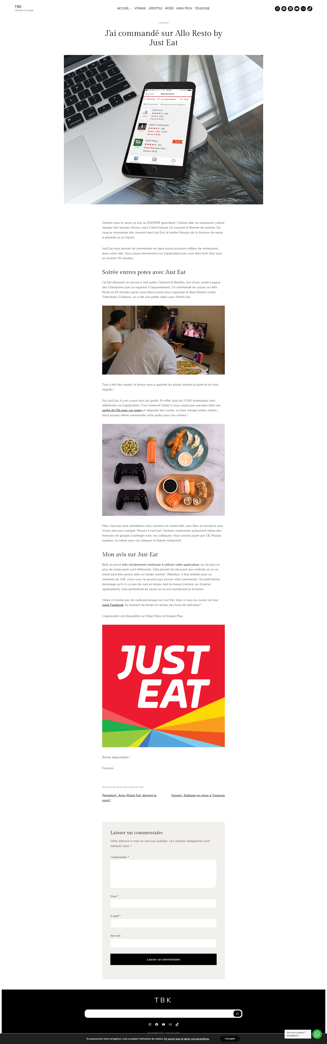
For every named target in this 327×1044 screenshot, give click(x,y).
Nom (114, 896)
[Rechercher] (237, 1013)
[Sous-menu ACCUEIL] (131, 9)
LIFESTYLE (164, 23)
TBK (18, 6)
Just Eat (139, 787)
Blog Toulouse (125, 787)
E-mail (115, 916)
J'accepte (230, 1038)
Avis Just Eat (109, 787)
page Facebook (112, 605)
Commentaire (119, 857)
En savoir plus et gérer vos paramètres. (186, 1038)
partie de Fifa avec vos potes (122, 410)
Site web (115, 935)
